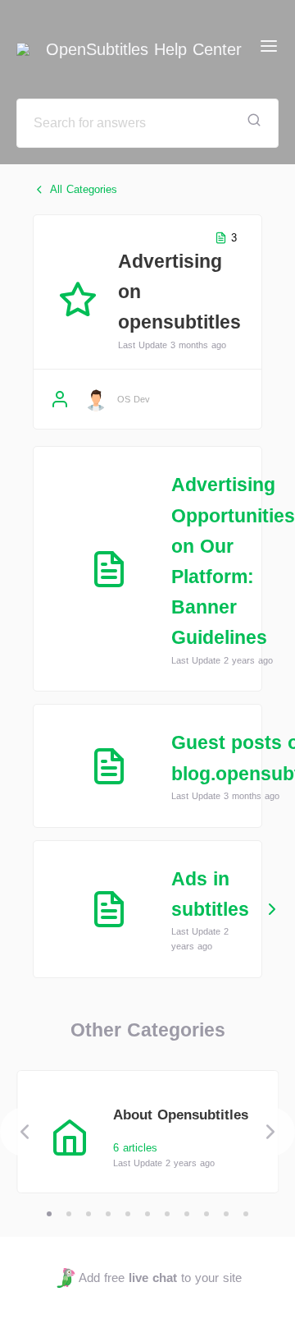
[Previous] (24, 1131)
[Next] (270, 1131)
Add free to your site (160, 1278)
